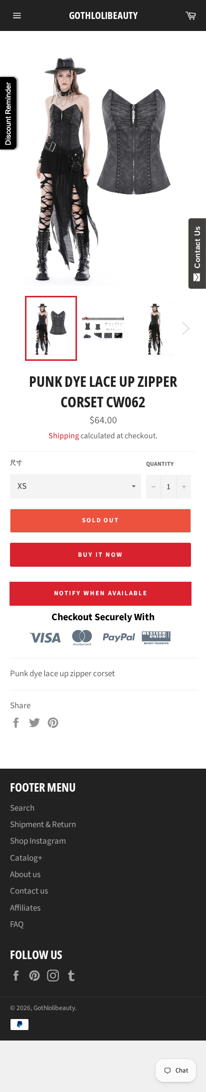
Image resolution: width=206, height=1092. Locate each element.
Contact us (29, 891)
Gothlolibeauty (103, 15)
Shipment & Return (43, 825)
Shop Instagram (38, 841)
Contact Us (197, 249)
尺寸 (16, 463)
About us (25, 875)
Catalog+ (26, 858)
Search (22, 808)
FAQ (17, 925)
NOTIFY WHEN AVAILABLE (101, 593)
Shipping (63, 435)
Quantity (160, 464)
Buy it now (100, 554)
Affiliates (25, 908)
